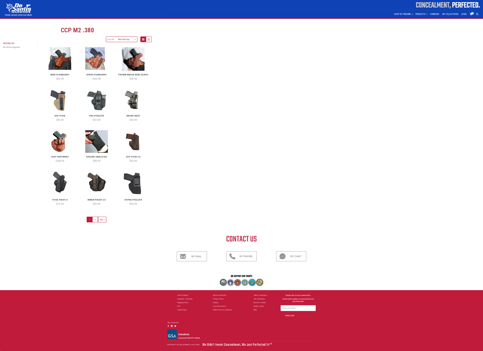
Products (420, 14)
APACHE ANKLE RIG (96, 156)
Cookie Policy (182, 310)
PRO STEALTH (96, 115)
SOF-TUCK (59, 115)
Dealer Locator (259, 306)
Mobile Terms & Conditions (222, 310)
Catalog (215, 302)
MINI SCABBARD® (59, 74)
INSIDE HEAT (133, 115)
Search (477, 14)
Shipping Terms (182, 302)
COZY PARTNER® (60, 156)
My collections (450, 14)
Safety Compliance (260, 295)
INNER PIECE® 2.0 (96, 199)
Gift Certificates (259, 299)
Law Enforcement (219, 306)
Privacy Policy (218, 299)
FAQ (178, 306)
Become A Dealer (260, 302)
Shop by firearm (402, 14)
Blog (255, 310)
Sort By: (110, 39)
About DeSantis (182, 295)
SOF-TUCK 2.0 (133, 156)
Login (464, 14)
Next (102, 220)
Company (434, 14)
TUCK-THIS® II (60, 199)
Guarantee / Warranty (185, 299)
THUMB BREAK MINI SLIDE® (133, 74)
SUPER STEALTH (133, 199)
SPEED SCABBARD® (96, 74)
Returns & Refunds (219, 295)
